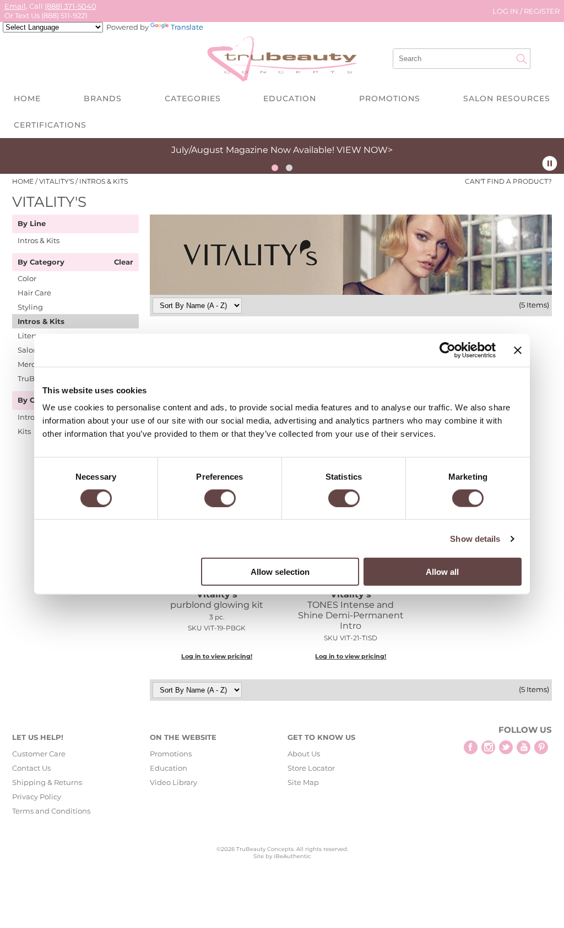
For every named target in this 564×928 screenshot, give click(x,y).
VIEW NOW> (365, 150)
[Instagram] (488, 747)
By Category (41, 262)
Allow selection (280, 571)
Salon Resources (506, 98)
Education (289, 98)
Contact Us (31, 768)
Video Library (173, 782)
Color (27, 278)
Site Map (303, 782)
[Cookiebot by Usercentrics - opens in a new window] (447, 350)
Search (521, 58)
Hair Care (34, 292)
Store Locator (311, 768)
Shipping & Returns (47, 782)
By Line (32, 224)
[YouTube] (523, 747)
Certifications (50, 125)
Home (27, 98)
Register (542, 11)
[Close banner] (518, 350)
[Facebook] (471, 747)
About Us (304, 753)
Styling (30, 307)
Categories (193, 98)
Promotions (389, 98)
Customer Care (39, 753)
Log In (506, 11)
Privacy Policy (36, 796)
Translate (187, 27)
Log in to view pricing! (216, 656)
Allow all (442, 571)
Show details (475, 538)
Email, (16, 6)
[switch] (220, 498)
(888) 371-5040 (70, 6)
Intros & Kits (38, 240)
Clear (123, 262)
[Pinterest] (541, 747)
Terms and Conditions (51, 810)
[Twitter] (506, 747)
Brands (103, 98)
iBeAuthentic (292, 856)
